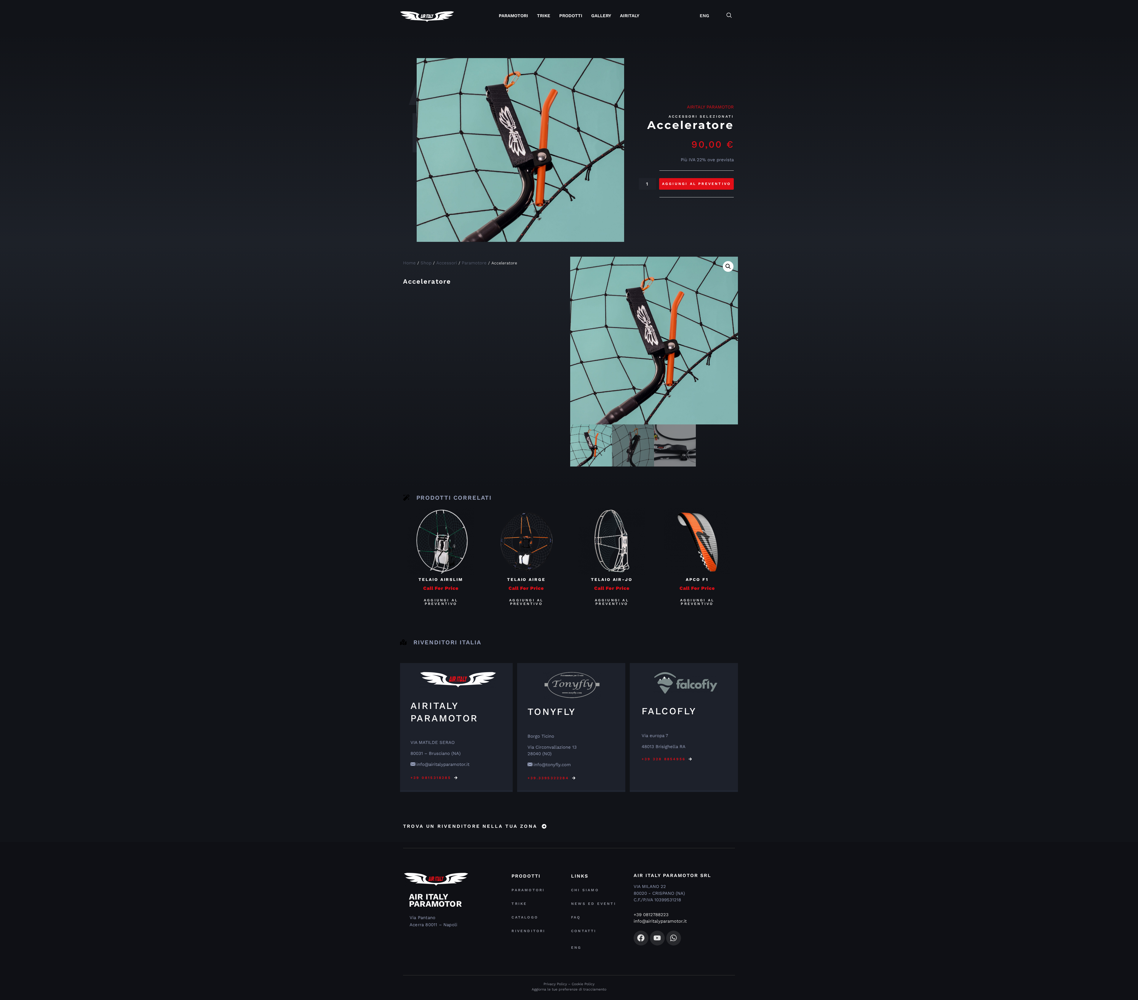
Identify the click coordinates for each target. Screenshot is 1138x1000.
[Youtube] (657, 938)
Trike (543, 15)
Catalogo (525, 917)
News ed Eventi (593, 904)
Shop (426, 263)
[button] (732, 16)
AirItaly (629, 15)
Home (409, 263)
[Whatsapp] (673, 938)
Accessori (446, 263)
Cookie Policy (583, 984)
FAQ (576, 917)
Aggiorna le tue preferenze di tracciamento (569, 989)
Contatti (584, 931)
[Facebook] (641, 938)
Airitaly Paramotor (710, 107)
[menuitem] (704, 16)
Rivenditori (528, 931)
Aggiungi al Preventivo (696, 184)
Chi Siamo (585, 890)
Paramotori (513, 15)
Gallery (601, 15)
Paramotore (474, 263)
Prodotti (570, 15)
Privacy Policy (555, 984)
